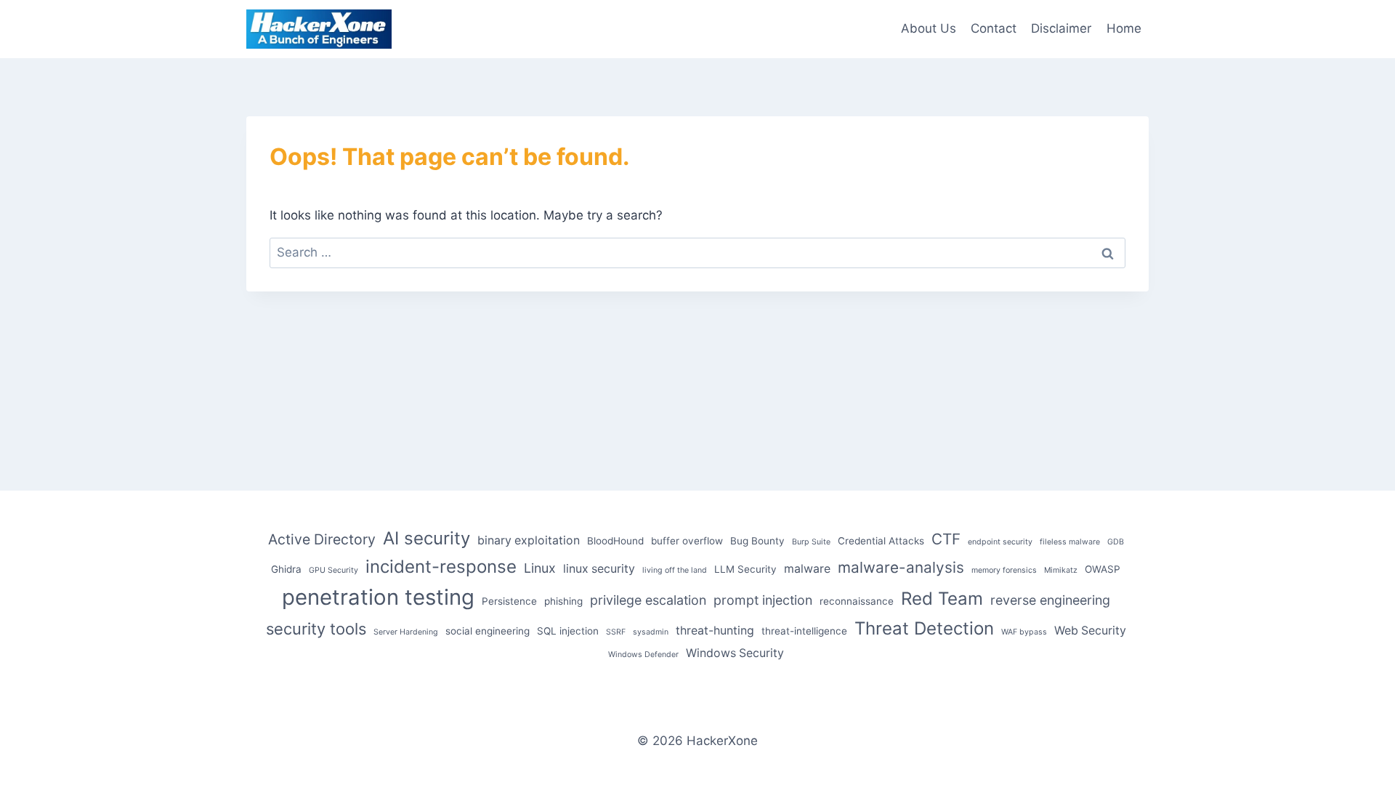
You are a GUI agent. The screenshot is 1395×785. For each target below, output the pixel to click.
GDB (1115, 542)
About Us (928, 28)
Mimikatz (1060, 570)
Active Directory (322, 539)
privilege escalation (648, 600)
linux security (599, 569)
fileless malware (1070, 542)
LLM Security (745, 569)
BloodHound (615, 541)
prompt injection (762, 600)
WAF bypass (1024, 632)
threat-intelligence (804, 631)
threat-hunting (715, 630)
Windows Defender (643, 654)
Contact (993, 28)
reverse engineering (1050, 600)
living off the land (674, 570)
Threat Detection (924, 628)
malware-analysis (901, 567)
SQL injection (568, 631)
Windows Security (735, 653)
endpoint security (1000, 542)
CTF (946, 539)
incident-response (441, 566)
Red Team (942, 598)
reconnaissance (857, 601)
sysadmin (650, 632)
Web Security (1090, 630)
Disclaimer (1061, 28)
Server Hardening (405, 632)
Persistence (509, 601)
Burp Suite (811, 542)
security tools (316, 628)
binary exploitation (528, 540)
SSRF (616, 632)
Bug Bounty (757, 541)
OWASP (1102, 569)
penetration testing (378, 597)
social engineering (487, 631)
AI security (426, 538)
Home (1124, 28)
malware (807, 569)
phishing (563, 601)
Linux (540, 568)
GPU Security (333, 570)
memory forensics (1004, 570)
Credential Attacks (881, 541)
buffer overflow (687, 541)
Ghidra (286, 569)
